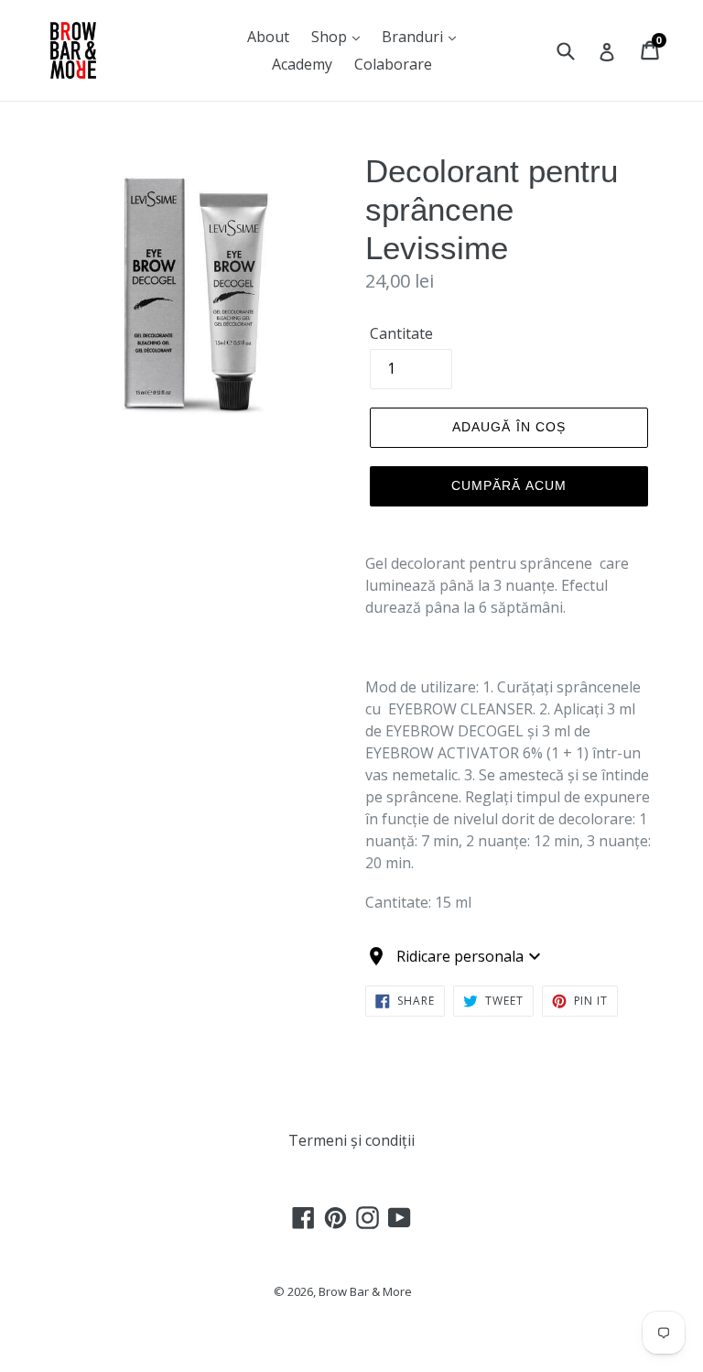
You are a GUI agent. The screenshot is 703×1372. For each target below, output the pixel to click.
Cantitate (401, 333)
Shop (331, 37)
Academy (302, 64)
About (268, 37)
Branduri (414, 37)
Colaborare (393, 64)
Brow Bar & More (365, 1291)
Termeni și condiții (351, 1140)
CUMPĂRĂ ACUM (509, 485)
